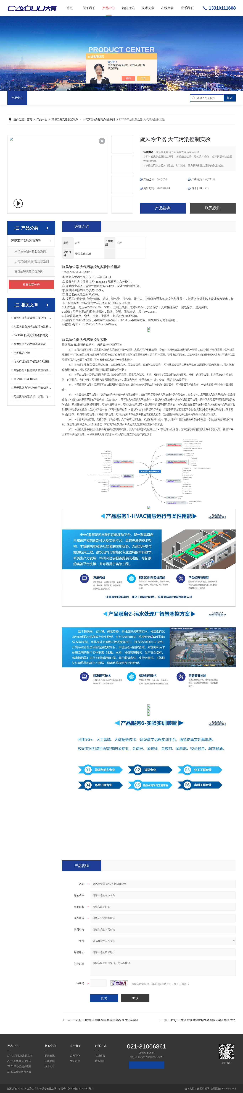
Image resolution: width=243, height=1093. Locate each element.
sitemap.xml (229, 1088)
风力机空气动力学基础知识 (30, 344)
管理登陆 (216, 1088)
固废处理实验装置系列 (29, 271)
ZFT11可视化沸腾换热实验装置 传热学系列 (19, 1056)
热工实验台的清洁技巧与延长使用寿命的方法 (33, 326)
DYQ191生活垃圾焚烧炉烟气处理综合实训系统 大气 (203, 1020)
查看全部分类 (31, 284)
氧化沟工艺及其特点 (26, 378)
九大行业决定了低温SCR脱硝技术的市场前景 (33, 361)
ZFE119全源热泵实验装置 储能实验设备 (19, 1072)
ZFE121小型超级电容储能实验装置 (19, 1067)
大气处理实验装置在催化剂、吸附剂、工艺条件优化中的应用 (33, 317)
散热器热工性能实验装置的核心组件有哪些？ (33, 370)
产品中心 (108, 8)
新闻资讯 (128, 8)
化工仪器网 (203, 1088)
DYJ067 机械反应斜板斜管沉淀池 (33, 335)
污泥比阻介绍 (22, 352)
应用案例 (50, 1061)
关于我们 (89, 8)
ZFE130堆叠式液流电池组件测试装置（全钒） (19, 1062)
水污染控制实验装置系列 (30, 251)
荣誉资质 (75, 1061)
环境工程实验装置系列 (65, 119)
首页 (69, 8)
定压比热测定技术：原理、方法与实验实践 (33, 396)
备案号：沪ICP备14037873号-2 (75, 1088)
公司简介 (75, 1055)
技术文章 (148, 8)
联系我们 (187, 8)
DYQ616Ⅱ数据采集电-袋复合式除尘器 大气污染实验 (106, 1020)
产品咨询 (163, 208)
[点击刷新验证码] (119, 983)
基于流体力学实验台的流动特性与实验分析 (33, 387)
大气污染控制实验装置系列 (99, 119)
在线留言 (167, 8)
